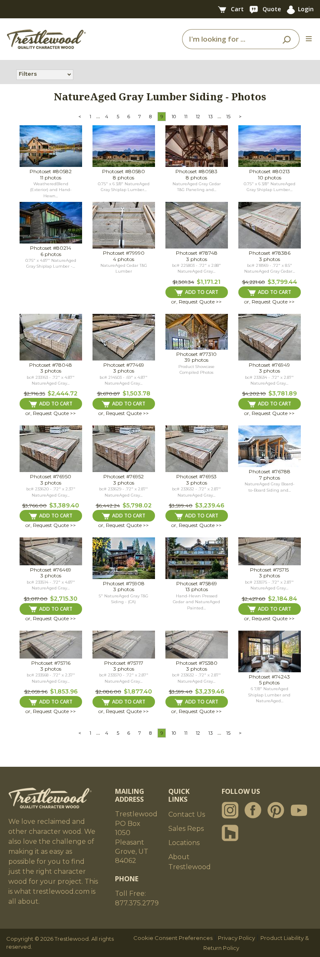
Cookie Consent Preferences (172, 938)
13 (210, 116)
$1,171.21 (208, 282)
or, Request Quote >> (196, 301)
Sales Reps (186, 829)
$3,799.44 (282, 282)
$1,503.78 (136, 393)
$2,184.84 (282, 598)
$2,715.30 (64, 598)
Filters (28, 73)
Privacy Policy (236, 938)
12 (198, 116)
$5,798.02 (137, 505)
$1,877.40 (138, 691)
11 (186, 116)
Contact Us (186, 814)
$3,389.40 (64, 505)
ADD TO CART (201, 292)
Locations (184, 843)
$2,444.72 (63, 393)
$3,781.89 (282, 393)
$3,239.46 (209, 505)
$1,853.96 (64, 691)
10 (174, 116)
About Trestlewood (189, 862)
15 (228, 116)
